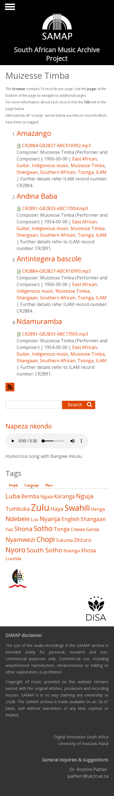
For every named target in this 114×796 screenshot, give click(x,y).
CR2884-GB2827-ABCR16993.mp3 (56, 271)
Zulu (40, 507)
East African (84, 159)
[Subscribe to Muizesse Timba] (57, 387)
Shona (23, 528)
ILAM (101, 172)
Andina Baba (37, 196)
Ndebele (18, 518)
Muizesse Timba (88, 165)
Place (49, 485)
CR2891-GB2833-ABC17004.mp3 (55, 208)
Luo (35, 519)
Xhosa (88, 550)
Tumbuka (18, 508)
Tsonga (85, 172)
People (13, 485)
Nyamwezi (20, 539)
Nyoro (15, 550)
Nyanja (50, 518)
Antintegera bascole (49, 259)
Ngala (46, 497)
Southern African (57, 172)
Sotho (43, 528)
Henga (98, 509)
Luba (13, 496)
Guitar (23, 165)
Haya (56, 508)
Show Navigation (9, 8)
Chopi (45, 539)
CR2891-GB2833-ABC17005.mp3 (55, 334)
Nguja (85, 496)
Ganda (92, 529)
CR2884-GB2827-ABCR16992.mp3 (56, 145)
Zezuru (82, 540)
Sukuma (64, 540)
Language (33, 485)
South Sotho (44, 550)
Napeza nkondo (29, 426)
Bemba (30, 496)
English (70, 519)
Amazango (34, 133)
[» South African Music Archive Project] (57, 27)
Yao (9, 529)
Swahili (77, 507)
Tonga (62, 529)
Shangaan (27, 172)
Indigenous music (50, 165)
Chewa (78, 529)
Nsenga (71, 551)
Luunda (13, 558)
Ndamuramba (39, 321)
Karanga (64, 496)
